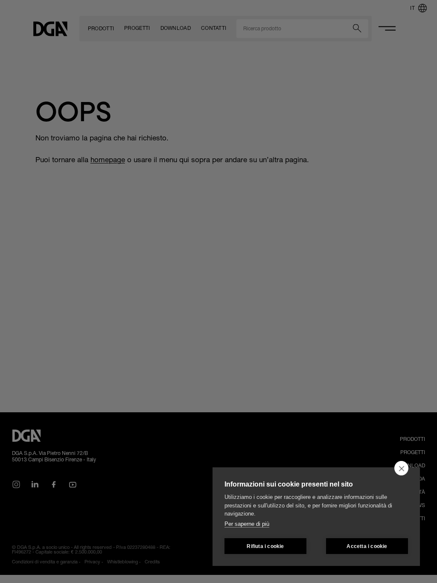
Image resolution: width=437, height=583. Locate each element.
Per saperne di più (246, 524)
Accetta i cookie (367, 546)
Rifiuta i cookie (265, 546)
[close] (401, 468)
